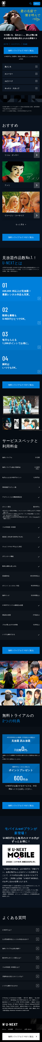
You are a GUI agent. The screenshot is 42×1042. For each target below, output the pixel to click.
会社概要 (10, 1029)
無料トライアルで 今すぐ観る (21, 50)
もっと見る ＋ (21, 224)
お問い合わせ (28, 1029)
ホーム (4, 1029)
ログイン (36, 3)
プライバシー (18, 1029)
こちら (21, 58)
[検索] (30, 3)
